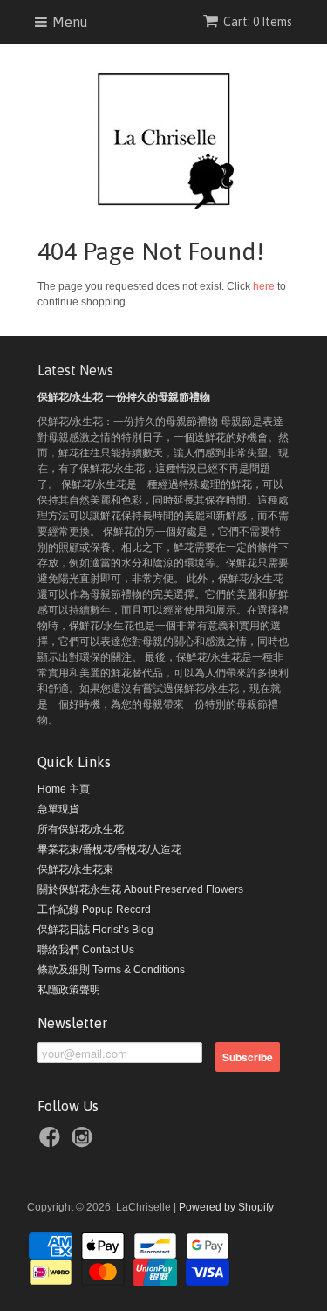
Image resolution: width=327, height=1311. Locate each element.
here (264, 286)
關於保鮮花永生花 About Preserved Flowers (140, 889)
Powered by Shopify (226, 1207)
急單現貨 (58, 809)
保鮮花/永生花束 (75, 869)
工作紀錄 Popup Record (94, 909)
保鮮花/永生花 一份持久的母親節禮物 (123, 397)
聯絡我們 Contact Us (85, 950)
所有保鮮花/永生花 (80, 829)
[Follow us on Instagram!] (85, 1140)
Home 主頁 (63, 789)
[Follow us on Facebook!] (52, 1140)
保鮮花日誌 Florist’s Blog (95, 929)
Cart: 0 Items (257, 22)
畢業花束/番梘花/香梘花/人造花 (109, 849)
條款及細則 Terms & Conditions (111, 970)
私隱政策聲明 (68, 990)
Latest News (75, 370)
